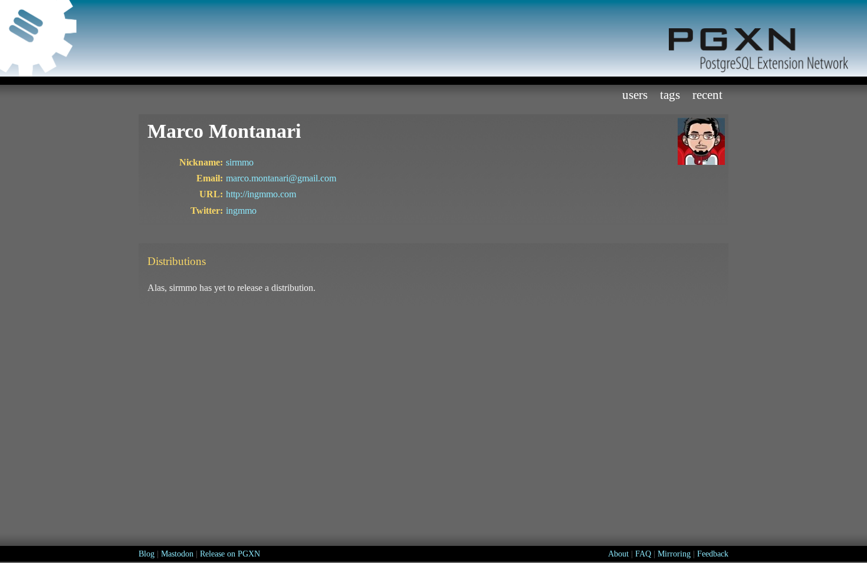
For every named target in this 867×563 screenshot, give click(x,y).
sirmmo (240, 162)
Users (635, 94)
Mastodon (177, 553)
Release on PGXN (230, 553)
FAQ (643, 553)
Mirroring (674, 553)
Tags (670, 94)
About (618, 553)
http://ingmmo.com (261, 194)
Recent (707, 94)
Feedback (712, 553)
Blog (147, 553)
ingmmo (241, 211)
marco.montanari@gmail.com (281, 178)
